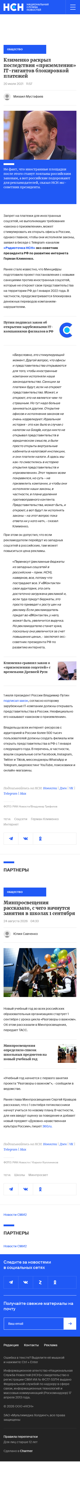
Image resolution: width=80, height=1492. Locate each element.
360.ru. (47, 1126)
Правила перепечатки (21, 1437)
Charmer (26, 1451)
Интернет (11, 824)
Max (23, 794)
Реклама (50, 1345)
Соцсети (20, 819)
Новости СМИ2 (15, 1215)
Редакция (11, 1345)
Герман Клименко (45, 819)
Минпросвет (38, 1175)
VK (71, 788)
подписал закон (16, 701)
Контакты (31, 1345)
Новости (50, 788)
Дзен (63, 788)
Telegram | (12, 794)
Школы (19, 1175)
